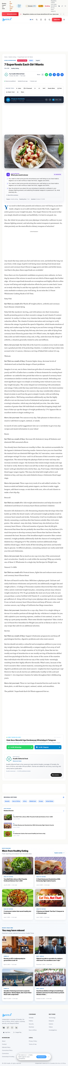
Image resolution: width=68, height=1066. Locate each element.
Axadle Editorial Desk (17, 74)
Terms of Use (32, 1044)
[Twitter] (62, 6)
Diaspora (51, 1021)
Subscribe (57, 19)
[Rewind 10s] (46, 99)
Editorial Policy (6, 1047)
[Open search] (37, 19)
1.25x (56, 99)
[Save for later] (42, 74)
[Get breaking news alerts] (45, 19)
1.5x (60, 99)
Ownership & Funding (8, 1056)
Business (31, 1027)
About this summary (13, 195)
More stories (55, 775)
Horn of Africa (16, 801)
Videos (51, 1027)
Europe (41, 801)
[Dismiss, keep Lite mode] (48, 1056)
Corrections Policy (7, 1050)
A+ (39, 88)
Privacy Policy (33, 1041)
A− (35, 88)
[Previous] (61, 14)
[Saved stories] (41, 19)
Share (22, 92)
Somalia (7, 801)
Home (5, 57)
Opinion (51, 1024)
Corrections (5, 1053)
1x (53, 99)
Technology (52, 1017)
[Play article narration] (8, 100)
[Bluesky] (59, 6)
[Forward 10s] (50, 99)
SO (31, 19)
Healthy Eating (12, 57)
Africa (24, 801)
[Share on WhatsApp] (46, 74)
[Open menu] (64, 19)
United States (49, 801)
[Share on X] (58, 74)
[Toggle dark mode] (49, 19)
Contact (4, 1044)
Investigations (53, 1030)
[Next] (63, 14)
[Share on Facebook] (54, 74)
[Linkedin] (16, 1027)
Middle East (32, 801)
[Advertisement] (34, 37)
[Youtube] (65, 6)
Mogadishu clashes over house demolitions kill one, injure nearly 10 (42, 14)
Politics (31, 1021)
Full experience (41, 1056)
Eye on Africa (32, 1030)
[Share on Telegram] (50, 74)
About (3, 1041)
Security (31, 1024)
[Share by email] (62, 74)
